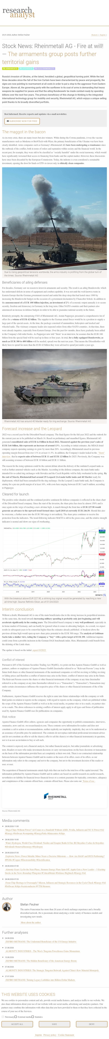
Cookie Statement (66, 1034)
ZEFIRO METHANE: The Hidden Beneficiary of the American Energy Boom (41, 960)
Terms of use (88, 780)
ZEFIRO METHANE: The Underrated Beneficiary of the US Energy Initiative (41, 941)
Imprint (38, 1034)
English (103, 34)
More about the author (31, 922)
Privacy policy (49, 1034)
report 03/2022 (39, 650)
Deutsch (95, 34)
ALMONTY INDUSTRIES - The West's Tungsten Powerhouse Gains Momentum (43, 951)
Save (54, 1024)
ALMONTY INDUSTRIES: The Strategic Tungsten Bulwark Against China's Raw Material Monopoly (52, 970)
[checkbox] (2, 1016)
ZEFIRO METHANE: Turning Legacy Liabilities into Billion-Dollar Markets (40, 979)
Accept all (17, 1024)
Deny (92, 1024)
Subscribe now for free (23, 121)
